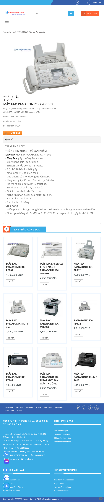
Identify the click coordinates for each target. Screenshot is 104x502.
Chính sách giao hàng (62, 434)
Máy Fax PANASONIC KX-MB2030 (49, 323)
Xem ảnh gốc (9, 96)
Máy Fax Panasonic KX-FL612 (83, 267)
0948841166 (97, 2)
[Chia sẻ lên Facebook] (5, 100)
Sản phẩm (29, 407)
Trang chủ (7, 32)
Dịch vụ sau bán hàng (11, 480)
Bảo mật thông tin (61, 431)
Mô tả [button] (10, 139)
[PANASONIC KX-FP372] (86, 307)
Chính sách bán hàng (11, 491)
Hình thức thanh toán (62, 442)
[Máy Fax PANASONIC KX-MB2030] (52, 307)
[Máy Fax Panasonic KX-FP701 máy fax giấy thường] (52, 360)
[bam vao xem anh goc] (52, 67)
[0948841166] (6, 454)
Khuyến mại (48, 407)
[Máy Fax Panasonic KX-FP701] (18, 250)
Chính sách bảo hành (62, 438)
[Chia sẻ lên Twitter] (8, 100)
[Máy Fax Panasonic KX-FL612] (86, 250)
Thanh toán (9, 410)
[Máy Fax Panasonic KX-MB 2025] (86, 360)
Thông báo (59, 407)
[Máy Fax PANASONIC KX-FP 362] (18, 307)
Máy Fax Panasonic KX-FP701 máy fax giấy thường (49, 378)
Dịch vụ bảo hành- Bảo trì (13, 487)
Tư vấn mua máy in (61, 491)
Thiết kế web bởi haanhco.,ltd (49, 499)
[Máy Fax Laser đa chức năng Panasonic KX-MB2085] (52, 250)
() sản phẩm (92, 13)
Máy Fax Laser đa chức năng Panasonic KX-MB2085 (51, 268)
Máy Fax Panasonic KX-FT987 (15, 377)
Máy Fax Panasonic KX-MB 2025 (85, 377)
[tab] (52, 139)
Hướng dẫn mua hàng (62, 487)
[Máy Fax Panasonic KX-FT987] (18, 360)
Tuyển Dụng (59, 483)
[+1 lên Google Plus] (12, 100)
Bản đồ (19, 410)
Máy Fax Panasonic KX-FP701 (15, 267)
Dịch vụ (38, 407)
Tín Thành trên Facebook (64, 480)
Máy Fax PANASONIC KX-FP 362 (17, 323)
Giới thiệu (19, 407)
